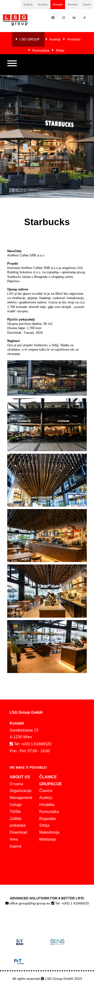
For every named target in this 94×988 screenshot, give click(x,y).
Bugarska (47, 819)
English (28, 4)
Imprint (15, 846)
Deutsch (42, 4)
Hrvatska (74, 39)
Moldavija (47, 839)
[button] (12, 64)
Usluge (16, 805)
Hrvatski (58, 4)
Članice (46, 791)
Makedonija (49, 832)
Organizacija (20, 791)
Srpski (87, 4)
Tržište (15, 812)
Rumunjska (40, 50)
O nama (16, 784)
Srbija (60, 50)
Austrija (55, 39)
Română (73, 4)
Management (21, 798)
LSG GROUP (30, 39)
